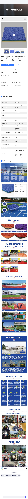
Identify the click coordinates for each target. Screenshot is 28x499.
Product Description (20, 92)
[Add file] (2, 496)
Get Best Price (7, 64)
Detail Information (7, 92)
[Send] (26, 496)
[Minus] (26, 468)
